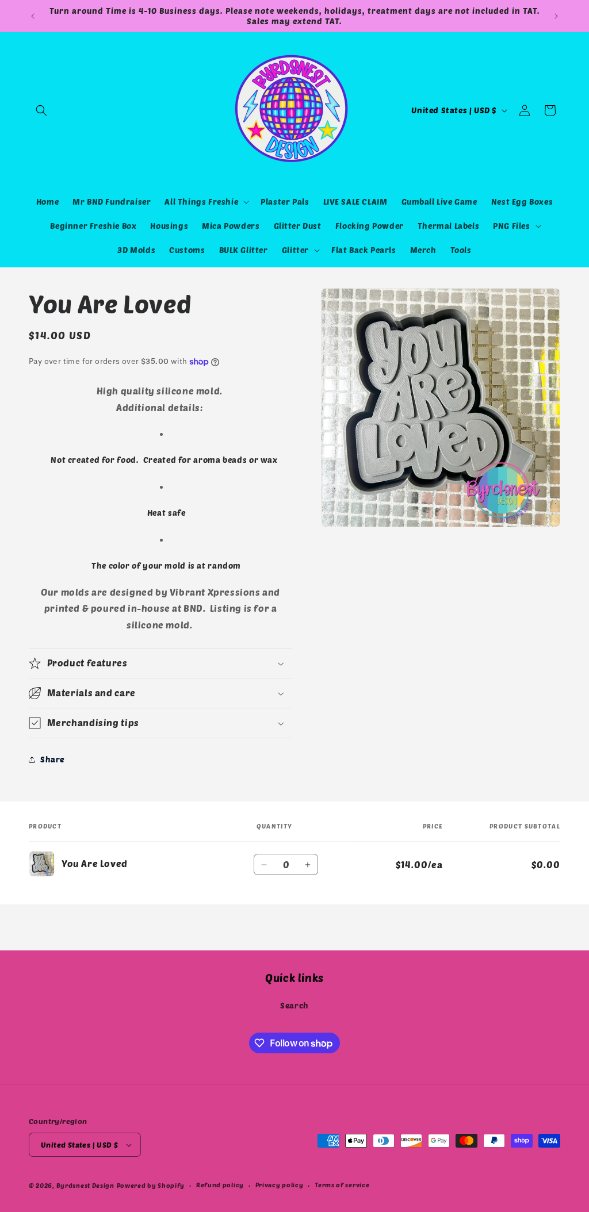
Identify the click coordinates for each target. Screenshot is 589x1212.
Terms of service (342, 1184)
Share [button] (52, 759)
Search (294, 1005)
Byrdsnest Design (85, 1185)
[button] (41, 110)
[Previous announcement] (32, 16)
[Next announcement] (556, 16)
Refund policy (220, 1184)
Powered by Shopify (151, 1185)
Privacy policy (279, 1184)
